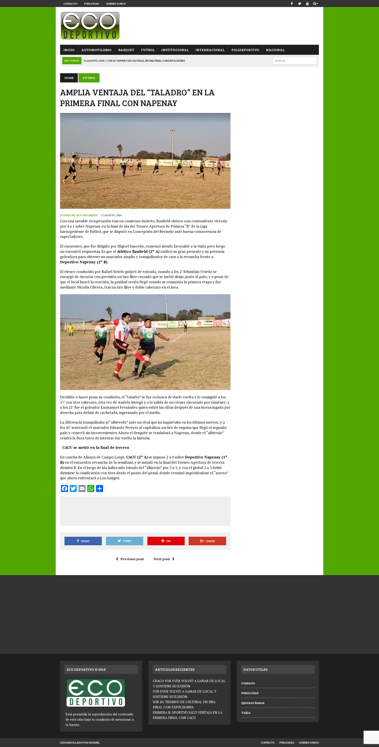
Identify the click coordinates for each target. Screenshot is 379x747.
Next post (162, 558)
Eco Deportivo (87, 215)
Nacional (275, 49)
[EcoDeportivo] (189, 25)
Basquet (126, 49)
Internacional (210, 49)
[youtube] (307, 3)
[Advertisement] (145, 510)
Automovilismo (96, 49)
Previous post (132, 558)
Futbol (148, 49)
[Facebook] (291, 3)
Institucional (175, 49)
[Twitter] (299, 3)
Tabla (245, 712)
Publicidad (91, 3)
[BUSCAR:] (295, 60)
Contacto (70, 3)
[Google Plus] (315, 3)
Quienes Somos (116, 3)
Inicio (69, 49)
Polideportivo (245, 49)
